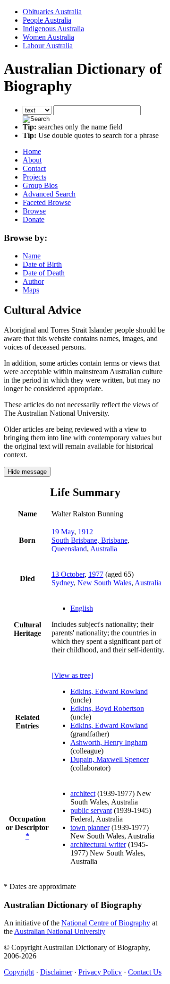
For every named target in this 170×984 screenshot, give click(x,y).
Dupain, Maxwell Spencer (109, 759)
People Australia (47, 20)
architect (82, 793)
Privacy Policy (100, 972)
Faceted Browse (47, 202)
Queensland (69, 549)
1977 (95, 574)
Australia (103, 549)
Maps (31, 290)
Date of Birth (42, 264)
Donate (33, 219)
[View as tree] (72, 675)
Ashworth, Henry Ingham (108, 742)
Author (33, 281)
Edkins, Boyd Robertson (107, 708)
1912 (85, 532)
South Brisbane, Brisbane (89, 540)
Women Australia (48, 37)
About (32, 160)
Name (32, 256)
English (81, 608)
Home (32, 151)
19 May (62, 532)
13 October (68, 574)
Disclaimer (56, 972)
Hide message (27, 471)
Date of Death (44, 273)
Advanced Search (49, 194)
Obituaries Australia (52, 12)
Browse (34, 211)
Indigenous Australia (53, 29)
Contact (34, 168)
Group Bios (40, 185)
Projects (34, 177)
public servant (91, 810)
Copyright (19, 972)
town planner (90, 827)
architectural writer (98, 844)
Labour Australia (48, 46)
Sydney (62, 583)
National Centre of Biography (105, 923)
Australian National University (59, 931)
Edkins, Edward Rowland (109, 691)
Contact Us (145, 972)
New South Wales (104, 583)
